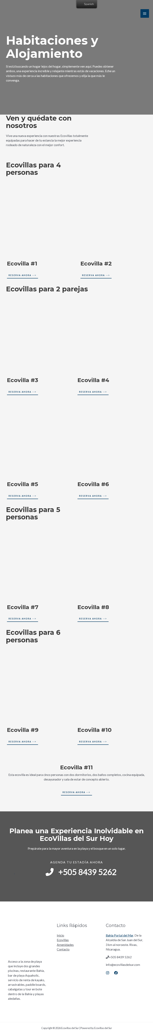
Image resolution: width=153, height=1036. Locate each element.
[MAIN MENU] (144, 13)
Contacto (63, 949)
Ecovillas (63, 940)
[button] (22, 275)
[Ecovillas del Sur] (14, 13)
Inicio (60, 935)
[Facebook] (116, 973)
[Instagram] (107, 973)
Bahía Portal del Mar (119, 935)
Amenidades (65, 945)
